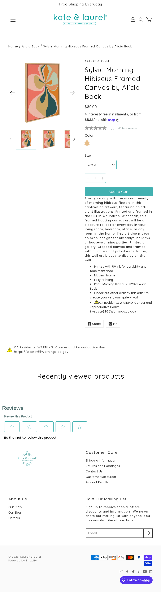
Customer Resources (101, 477)
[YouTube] (145, 571)
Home (13, 46)
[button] (141, 19)
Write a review (127, 128)
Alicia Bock (30, 46)
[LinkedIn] (151, 571)
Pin (115, 324)
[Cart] (149, 19)
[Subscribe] (148, 533)
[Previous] (12, 93)
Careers (14, 518)
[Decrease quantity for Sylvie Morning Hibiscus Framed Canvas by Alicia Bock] (88, 178)
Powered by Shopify (22, 560)
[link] (101, 128)
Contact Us (94, 471)
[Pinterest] (139, 571)
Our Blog (14, 512)
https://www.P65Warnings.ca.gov (41, 352)
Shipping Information (101, 460)
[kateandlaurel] (80, 19)
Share (96, 324)
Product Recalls (97, 482)
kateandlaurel (30, 556)
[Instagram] (121, 571)
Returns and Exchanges (103, 466)
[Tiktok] (133, 571)
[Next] (72, 93)
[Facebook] (127, 571)
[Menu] (13, 19)
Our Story (15, 507)
